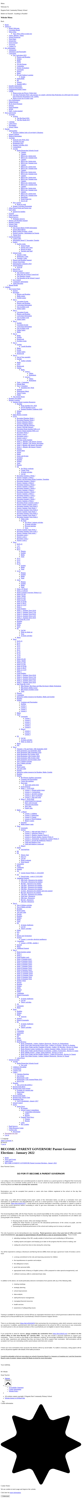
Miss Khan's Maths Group (29, 688)
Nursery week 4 (22, 434)
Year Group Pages (14, 289)
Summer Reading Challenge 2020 (31, 409)
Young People (25, 246)
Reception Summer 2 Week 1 (26, 499)
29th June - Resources (28, 898)
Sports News (21, 1106)
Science (19, 82)
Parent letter (20, 1092)
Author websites (26, 361)
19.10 (18, 657)
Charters (23, 152)
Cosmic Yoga (25, 470)
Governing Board (14, 30)
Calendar (11, 122)
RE (18, 80)
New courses (17, 202)
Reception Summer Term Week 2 (27, 517)
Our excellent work (23, 307)
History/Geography (23, 995)
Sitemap (7, 1378)
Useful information (15, 237)
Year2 (14, 639)
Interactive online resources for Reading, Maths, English (34, 772)
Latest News (13, 123)
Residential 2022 (18, 143)
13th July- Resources (27, 901)
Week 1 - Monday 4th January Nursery (29, 447)
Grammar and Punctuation (29, 702)
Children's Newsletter (19, 1067)
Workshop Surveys (19, 219)
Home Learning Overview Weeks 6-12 (29, 592)
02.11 (18, 547)
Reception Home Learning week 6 (28, 503)
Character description (31, 804)
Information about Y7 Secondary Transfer (26, 240)
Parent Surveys (13, 217)
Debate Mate (21, 384)
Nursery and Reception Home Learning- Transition (33, 479)
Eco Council (17, 280)
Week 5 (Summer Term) (24, 963)
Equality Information (15, 86)
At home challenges (27, 925)
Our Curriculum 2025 (19, 55)
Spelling (23, 704)
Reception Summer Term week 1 (27, 531)
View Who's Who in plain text (22, 34)
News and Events (10, 113)
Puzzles (19, 770)
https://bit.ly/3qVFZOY (18, 1203)
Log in (7, 1135)
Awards (15, 149)
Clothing (19, 1094)
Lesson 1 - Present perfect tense (35, 790)
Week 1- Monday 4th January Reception (29, 445)
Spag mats (24, 783)
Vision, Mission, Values (16, 35)
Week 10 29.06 (21, 601)
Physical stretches (30, 526)
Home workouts (26, 860)
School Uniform (14, 134)
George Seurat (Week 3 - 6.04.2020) (32, 873)
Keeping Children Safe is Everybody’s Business (28, 132)
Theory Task (25, 855)
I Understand (5, 1496)
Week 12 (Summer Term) (25, 975)
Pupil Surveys (13, 1126)
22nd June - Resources (28, 896)
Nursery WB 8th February (25, 427)
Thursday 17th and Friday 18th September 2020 (32, 749)
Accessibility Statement (16, 1387)
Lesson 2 (23, 707)
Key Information (10, 48)
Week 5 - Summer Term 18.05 (26, 618)
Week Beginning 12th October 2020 (28, 756)
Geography (20, 69)
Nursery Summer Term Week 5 (26, 508)
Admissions (12, 50)
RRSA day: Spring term (28, 156)
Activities (12, 114)
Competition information (32, 1112)
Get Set (23, 474)
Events (23, 77)
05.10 (18, 564)
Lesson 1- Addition (31, 813)
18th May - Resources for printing (31, 887)
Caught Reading (26, 346)
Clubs (22, 1122)
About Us (8, 26)
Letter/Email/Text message (33, 801)
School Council (18, 271)
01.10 (18, 652)
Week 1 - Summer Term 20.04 (26, 610)
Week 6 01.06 (21, 594)
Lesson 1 (23, 706)
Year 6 (15, 355)
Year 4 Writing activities (24, 905)
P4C (18, 745)
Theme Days (17, 235)
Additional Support (23, 878)
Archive (15, 116)
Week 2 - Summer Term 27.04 (26, 612)
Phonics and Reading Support (18, 220)
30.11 (18, 562)
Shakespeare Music (23, 391)
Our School (20, 1076)
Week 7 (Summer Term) (24, 966)
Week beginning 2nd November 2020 (29, 759)
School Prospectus (14, 37)
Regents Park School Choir (21, 1097)
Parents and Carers (27, 247)
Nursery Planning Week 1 (25, 422)
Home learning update (24, 952)
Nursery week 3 (22, 438)
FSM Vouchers (13, 215)
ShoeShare (24, 197)
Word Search (25, 862)
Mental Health (13, 285)
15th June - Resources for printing (31, 894)
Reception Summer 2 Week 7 (26, 476)
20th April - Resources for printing (31, 880)
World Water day (26, 199)
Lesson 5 (27, 725)
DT (18, 874)
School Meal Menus (19, 229)
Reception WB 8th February (26, 425)
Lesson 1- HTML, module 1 (30, 943)
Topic (18, 463)
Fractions (24, 822)
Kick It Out (16, 269)
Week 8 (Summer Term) (24, 968)
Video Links (25, 519)
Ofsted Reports (13, 102)
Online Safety (21, 308)
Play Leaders (25, 1124)
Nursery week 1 (22, 537)
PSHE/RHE (20, 78)
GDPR (11, 91)
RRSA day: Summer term (29, 158)
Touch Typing (21, 393)
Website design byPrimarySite (15, 1398)
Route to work (21, 204)
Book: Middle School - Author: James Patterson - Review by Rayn (42, 1052)
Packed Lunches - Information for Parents (26, 233)
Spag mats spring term (32, 785)
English (19, 323)
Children (7, 287)
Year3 (14, 747)
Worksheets (32, 375)
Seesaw (19, 982)
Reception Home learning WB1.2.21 (28, 429)
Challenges (20, 867)
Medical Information (15, 136)
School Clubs (13, 224)
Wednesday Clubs (22, 256)
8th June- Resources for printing (31, 892)
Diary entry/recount (31, 803)
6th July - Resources (27, 900)
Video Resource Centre (16, 1128)
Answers (23, 1016)
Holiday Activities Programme (22, 206)
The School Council (23, 273)
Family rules (29, 808)
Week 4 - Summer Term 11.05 (26, 616)
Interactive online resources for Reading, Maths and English (35, 697)
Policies (11, 105)
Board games (21, 767)
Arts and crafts (21, 768)
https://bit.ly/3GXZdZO (27, 1323)
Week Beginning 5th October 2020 (28, 754)
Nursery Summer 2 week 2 (25, 497)
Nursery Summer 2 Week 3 (25, 494)
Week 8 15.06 (21, 598)
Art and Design (21, 64)
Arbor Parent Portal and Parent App (20, 208)
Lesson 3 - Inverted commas (34, 794)
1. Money (24, 812)
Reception (16, 292)
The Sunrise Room (19, 397)
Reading (19, 404)
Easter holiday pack (23, 957)
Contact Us (12, 46)
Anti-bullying (25, 849)
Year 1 (15, 299)
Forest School (13, 43)
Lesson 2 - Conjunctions (32, 792)
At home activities (26, 472)
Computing (20, 66)
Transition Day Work (27, 388)
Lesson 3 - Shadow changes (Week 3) (37, 835)
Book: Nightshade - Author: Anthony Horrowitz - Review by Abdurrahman (44, 1043)
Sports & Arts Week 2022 (21, 140)
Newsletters (12, 125)
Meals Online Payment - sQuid (22, 231)
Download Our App (11, 1133)
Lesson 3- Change (30, 817)
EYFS (19, 62)
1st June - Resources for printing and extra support (36, 891)
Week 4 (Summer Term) (24, 961)
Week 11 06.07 (21, 603)
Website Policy (13, 1391)
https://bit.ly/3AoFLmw (60, 1333)
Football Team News (27, 1117)
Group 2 (27, 377)
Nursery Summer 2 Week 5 (25, 486)
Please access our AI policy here (23, 98)
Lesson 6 (27, 727)
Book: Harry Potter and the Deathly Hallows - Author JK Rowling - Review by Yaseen (48, 1054)
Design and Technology (24, 936)
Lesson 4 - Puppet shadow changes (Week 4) (39, 837)
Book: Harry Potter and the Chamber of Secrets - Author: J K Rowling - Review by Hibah (49, 1047)
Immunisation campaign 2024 (22, 264)
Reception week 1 (22, 535)
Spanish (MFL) (21, 84)
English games (21, 298)
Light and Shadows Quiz (33, 842)
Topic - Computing (23, 382)
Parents (7, 129)
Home (7, 25)
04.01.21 (19, 544)
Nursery (15, 290)
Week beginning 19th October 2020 (28, 758)
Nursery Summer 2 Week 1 (25, 501)
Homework (20, 339)
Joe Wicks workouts (27, 468)
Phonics (19, 449)
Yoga (26, 528)
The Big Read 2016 (23, 118)
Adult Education (18, 283)
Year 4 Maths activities (24, 907)
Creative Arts (17, 1070)
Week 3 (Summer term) (24, 959)
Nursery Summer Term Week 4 (26, 512)
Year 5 (15, 343)
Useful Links (17, 238)
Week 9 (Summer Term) (24, 970)
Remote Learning (14, 222)
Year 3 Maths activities (24, 763)
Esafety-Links (21, 244)
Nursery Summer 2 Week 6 (25, 483)
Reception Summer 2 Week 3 (26, 492)
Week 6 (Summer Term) (24, 964)
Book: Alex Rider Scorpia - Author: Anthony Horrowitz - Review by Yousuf (45, 1056)
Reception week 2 (22, 538)
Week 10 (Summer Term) (25, 972)
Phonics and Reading (23, 57)
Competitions (17, 147)
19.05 (18, 580)
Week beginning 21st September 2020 (29, 751)
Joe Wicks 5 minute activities (34, 522)
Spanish (19, 389)
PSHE (19, 395)
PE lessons (24, 1108)
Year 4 (15, 334)
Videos (31, 373)
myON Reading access (28, 407)
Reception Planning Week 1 (25, 418)
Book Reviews (21, 1042)
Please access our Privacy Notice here (25, 93)
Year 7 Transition (22, 386)
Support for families (19, 211)
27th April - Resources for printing (31, 882)
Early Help (12, 210)
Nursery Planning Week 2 (25, 423)
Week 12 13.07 (21, 605)
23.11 (18, 560)
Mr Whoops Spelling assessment (31, 777)
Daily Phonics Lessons (20, 414)
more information (15, 1492)
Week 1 (19, 607)
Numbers (20, 458)
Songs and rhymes (22, 456)
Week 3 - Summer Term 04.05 (26, 614)
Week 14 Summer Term (24, 979)
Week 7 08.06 (21, 596)
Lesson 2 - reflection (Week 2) (34, 833)
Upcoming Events (22, 301)
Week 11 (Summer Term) (25, 973)
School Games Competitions (30, 1110)
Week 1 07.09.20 (22, 589)
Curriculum (12, 53)
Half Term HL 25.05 (23, 619)
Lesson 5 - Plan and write (33, 797)
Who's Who (12, 32)
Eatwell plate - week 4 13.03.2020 (31, 876)
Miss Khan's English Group (29, 689)
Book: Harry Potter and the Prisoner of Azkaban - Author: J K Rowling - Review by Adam (49, 1051)
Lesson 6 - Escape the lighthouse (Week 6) (38, 840)
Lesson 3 (23, 709)
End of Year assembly (23, 357)
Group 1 (27, 371)
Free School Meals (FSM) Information (25, 228)
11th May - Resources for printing (31, 885)
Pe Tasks (23, 521)
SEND (11, 109)
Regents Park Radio (19, 1096)
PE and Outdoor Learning (25, 75)
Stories (19, 452)
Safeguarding (13, 131)
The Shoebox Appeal (23, 276)
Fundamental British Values (17, 89)
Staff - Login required (15, 111)
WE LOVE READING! (24, 1085)
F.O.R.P (11, 213)
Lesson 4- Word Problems (33, 819)
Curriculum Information (24, 305)
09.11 (18, 549)
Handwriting (21, 450)
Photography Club (22, 1078)
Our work (24, 1065)
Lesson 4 (23, 711)
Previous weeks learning (24, 440)
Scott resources (25, 786)
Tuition (19, 368)
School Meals (13, 226)
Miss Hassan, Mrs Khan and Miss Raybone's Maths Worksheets (41, 686)
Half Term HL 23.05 (23, 684)
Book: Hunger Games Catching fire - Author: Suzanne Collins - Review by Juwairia (47, 1049)
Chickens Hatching (23, 1074)
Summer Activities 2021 (20, 145)
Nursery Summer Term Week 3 (26, 515)
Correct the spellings (27, 781)
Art (18, 871)
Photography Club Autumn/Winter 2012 (29, 1079)
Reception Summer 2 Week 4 (26, 488)
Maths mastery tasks (27, 824)
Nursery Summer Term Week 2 (26, 529)
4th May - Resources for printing (31, 883)
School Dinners (18, 265)
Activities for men (18, 141)
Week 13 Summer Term (24, 977)
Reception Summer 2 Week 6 (26, 481)
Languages (20, 1006)
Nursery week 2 (22, 540)
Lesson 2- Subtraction (32, 815)
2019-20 (19, 267)
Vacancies (12, 44)
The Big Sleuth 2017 (23, 120)
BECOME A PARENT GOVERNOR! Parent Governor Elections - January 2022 (31, 1163)
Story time (28, 806)
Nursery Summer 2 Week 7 (25, 477)
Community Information (20, 282)
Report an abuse (26, 249)
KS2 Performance (14, 100)
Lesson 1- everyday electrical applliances (34, 939)
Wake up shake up (26, 632)
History (19, 71)
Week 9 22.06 (21, 600)
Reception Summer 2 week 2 (26, 495)
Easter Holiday (21, 609)
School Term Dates (19, 262)
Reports (27, 1115)
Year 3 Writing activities (24, 761)
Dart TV (23, 857)
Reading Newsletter (15, 398)
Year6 (14, 1009)
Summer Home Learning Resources (24, 402)
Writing (19, 59)
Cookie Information (15, 1389)
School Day (12, 41)
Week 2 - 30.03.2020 (27, 799)
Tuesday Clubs (21, 255)
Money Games (29, 821)
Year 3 (15, 321)
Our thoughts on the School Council (28, 278)
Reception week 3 (22, 436)
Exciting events (21, 341)
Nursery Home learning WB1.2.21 (28, 431)
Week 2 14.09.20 (22, 591)
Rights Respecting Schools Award (27, 150)
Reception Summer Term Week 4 (27, 510)
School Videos (13, 127)
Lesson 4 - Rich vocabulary (33, 795)
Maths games (21, 296)
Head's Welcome (14, 28)
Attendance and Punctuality (17, 52)
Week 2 (19, 955)
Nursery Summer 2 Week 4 (25, 490)
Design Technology (23, 68)
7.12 (18, 546)
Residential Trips (18, 1099)
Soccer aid (24, 201)
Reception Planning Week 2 (25, 420)
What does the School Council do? (28, 274)
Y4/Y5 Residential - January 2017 (27, 1101)
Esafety (15, 242)
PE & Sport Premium (15, 104)
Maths (19, 60)
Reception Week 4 (22, 432)
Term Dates (12, 39)
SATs (18, 364)
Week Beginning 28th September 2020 (29, 752)
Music (19, 73)
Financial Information (15, 87)
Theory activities (26, 928)
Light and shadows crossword (34, 844)
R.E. (18, 932)
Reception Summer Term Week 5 (27, 506)
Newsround (16, 1131)
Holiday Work (21, 981)
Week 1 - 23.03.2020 (27, 788)
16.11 (18, 558)
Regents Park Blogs (19, 1087)
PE (18, 628)
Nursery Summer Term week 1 (26, 533)
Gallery (15, 1072)
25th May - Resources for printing (31, 889)
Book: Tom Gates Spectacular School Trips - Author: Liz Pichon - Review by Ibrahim (48, 1045)
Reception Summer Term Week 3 (27, 513)
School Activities (14, 1060)
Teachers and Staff (26, 251)
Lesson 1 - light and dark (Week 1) (36, 831)
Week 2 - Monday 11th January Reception (30, 443)
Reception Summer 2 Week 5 (26, 485)
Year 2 (15, 310)
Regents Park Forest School (21, 1088)
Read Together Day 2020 (29, 405)
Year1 (14, 542)
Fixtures (27, 1119)
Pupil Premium (13, 107)
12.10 (18, 571)
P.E (18, 467)
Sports (15, 1104)
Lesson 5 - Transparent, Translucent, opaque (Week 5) (42, 839)
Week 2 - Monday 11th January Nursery (29, 441)
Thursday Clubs (22, 258)
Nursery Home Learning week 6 (27, 504)
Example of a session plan (25, 1090)
